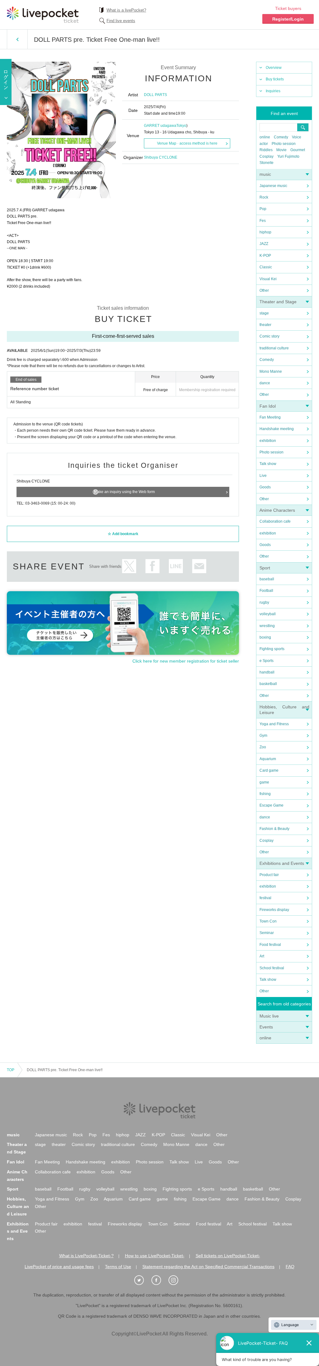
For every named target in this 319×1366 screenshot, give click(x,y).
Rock (263, 197)
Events (266, 1026)
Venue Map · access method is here (187, 143)
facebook (152, 566)
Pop (262, 209)
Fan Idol (267, 406)
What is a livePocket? (126, 10)
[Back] (17, 39)
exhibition (267, 441)
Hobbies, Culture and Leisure (18, 1206)
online (264, 137)
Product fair (269, 875)
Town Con (268, 921)
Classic (265, 267)
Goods (265, 487)
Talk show (267, 464)
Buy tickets (275, 79)
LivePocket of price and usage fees (59, 1266)
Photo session (284, 143)
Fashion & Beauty (274, 829)
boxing (265, 637)
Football (266, 590)
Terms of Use (118, 1266)
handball (266, 672)
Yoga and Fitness (274, 724)
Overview (274, 67)
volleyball (267, 614)
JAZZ (263, 244)
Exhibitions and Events (281, 863)
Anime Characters (277, 510)
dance (264, 383)
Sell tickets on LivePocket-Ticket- (228, 1255)
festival (265, 898)
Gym (263, 735)
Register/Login (288, 19)
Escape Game (271, 805)
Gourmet (297, 150)
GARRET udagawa (160, 125)
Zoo (262, 747)
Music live (269, 1016)
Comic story (269, 336)
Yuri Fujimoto (288, 156)
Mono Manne (270, 371)
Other (264, 290)
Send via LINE (176, 566)
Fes (262, 220)
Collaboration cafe (275, 521)
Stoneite (266, 163)
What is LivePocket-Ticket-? (86, 1255)
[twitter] (142, 1280)
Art (261, 956)
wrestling (267, 626)
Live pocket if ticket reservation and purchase (43, 14)
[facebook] (159, 1280)
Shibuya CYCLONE (160, 157)
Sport (264, 567)
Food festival (270, 944)
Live (263, 475)
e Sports (266, 661)
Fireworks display (274, 910)
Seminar (266, 933)
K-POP (265, 255)
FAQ (290, 1266)
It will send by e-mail (199, 566)
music (265, 174)
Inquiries (273, 91)
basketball (268, 684)
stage (264, 313)
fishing (265, 794)
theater (265, 325)
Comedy (281, 137)
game (264, 782)
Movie (281, 150)
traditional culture (274, 348)
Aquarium (267, 759)
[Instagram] (177, 1280)
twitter (129, 566)
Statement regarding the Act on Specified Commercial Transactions (208, 1266)
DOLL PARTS (155, 95)
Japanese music (273, 186)
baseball (266, 579)
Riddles (266, 150)
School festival (271, 968)
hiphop (265, 232)
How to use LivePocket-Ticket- (154, 1255)
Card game (269, 770)
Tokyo (181, 125)
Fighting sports (271, 649)
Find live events (121, 20)
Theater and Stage (278, 301)
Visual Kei (268, 279)
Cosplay (266, 156)
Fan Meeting (270, 417)
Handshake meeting (276, 429)
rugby (264, 602)
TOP (10, 1070)
